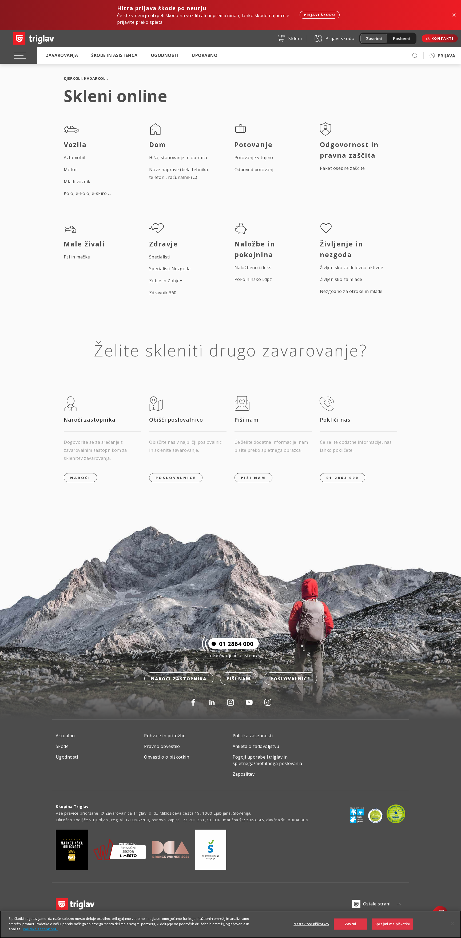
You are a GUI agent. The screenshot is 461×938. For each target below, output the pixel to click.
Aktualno (65, 736)
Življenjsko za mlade (341, 279)
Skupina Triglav (72, 806)
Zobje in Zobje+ (165, 281)
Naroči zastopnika (179, 679)
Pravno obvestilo (162, 746)
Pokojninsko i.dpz (253, 279)
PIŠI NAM (253, 477)
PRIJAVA (446, 56)
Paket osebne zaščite (342, 168)
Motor (70, 169)
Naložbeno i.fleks (253, 267)
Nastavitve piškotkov (311, 923)
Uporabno (204, 55)
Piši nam (239, 679)
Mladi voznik (77, 182)
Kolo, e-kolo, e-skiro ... (87, 193)
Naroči (80, 477)
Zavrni (350, 923)
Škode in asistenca (114, 55)
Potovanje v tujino (254, 157)
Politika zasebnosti (253, 736)
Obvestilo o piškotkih (166, 757)
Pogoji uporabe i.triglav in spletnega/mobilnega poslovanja (267, 760)
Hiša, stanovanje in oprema (178, 157)
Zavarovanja (62, 55)
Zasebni (374, 38)
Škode (62, 746)
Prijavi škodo (319, 15)
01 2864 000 (342, 477)
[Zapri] (452, 924)
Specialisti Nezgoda (169, 269)
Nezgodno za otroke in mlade (351, 291)
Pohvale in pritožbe (164, 736)
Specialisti (159, 257)
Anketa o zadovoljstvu (256, 746)
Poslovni (401, 38)
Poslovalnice (176, 477)
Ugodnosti (164, 55)
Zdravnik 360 (163, 293)
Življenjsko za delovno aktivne (351, 267)
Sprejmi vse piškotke (392, 923)
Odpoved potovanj (254, 169)
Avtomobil (74, 157)
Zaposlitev (244, 774)
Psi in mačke (77, 257)
